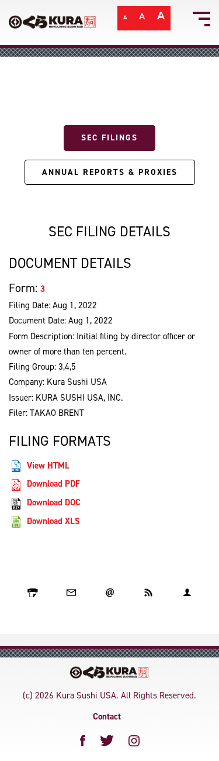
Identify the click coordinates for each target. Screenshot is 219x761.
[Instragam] (134, 740)
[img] (109, 672)
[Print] (32, 592)
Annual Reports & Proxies (110, 172)
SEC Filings (109, 137)
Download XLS (53, 521)
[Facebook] (83, 740)
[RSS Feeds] (148, 592)
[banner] (109, 22)
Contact (107, 716)
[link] (52, 17)
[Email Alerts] (109, 592)
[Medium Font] (142, 19)
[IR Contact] (186, 592)
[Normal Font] (125, 19)
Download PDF (53, 484)
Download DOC (54, 502)
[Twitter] (107, 740)
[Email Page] (71, 592)
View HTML (48, 465)
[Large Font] (161, 19)
